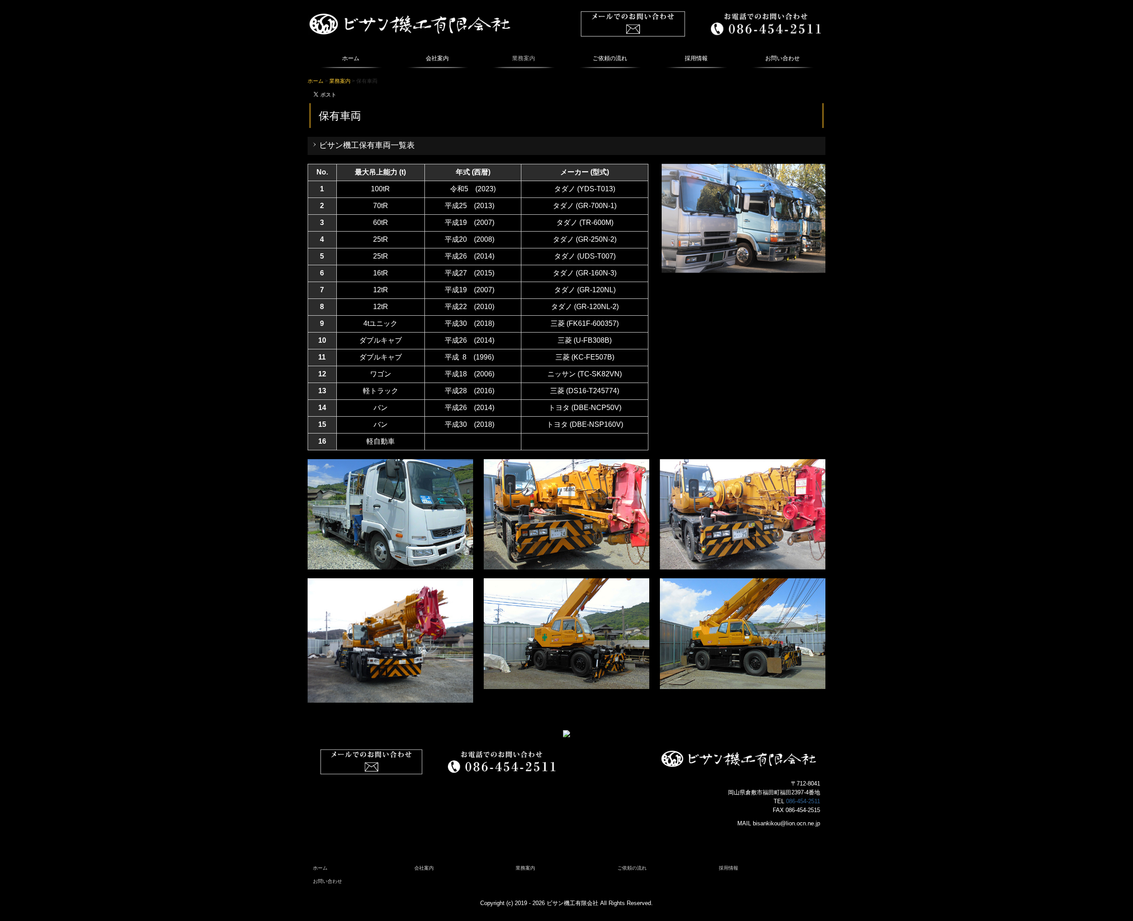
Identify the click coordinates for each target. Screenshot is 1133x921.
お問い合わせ (782, 58)
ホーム (350, 58)
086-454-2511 (803, 801)
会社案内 (437, 58)
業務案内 (523, 58)
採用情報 (696, 58)
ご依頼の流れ (610, 58)
